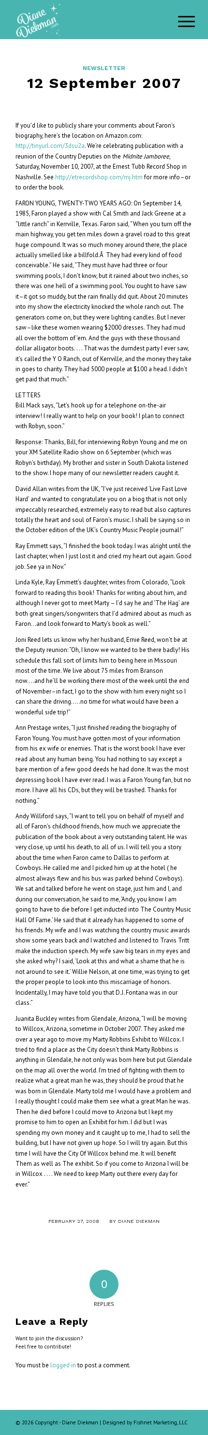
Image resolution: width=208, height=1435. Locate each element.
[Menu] (179, 20)
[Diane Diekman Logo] (86, 19)
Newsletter (104, 68)
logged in (63, 1365)
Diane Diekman (139, 1221)
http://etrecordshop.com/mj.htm (99, 177)
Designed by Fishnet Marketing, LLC (145, 1422)
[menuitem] (179, 20)
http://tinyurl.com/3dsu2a (50, 146)
